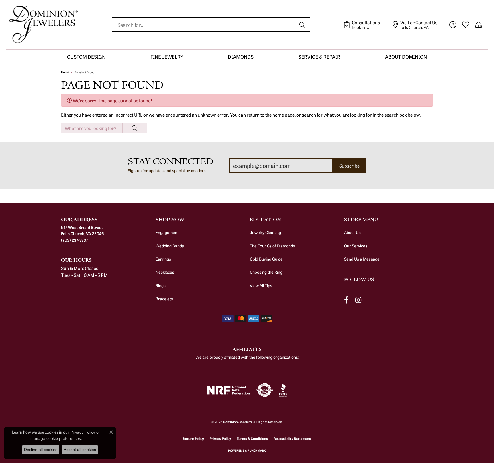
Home (65, 72)
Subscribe (349, 165)
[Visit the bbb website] (283, 390)
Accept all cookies (80, 449)
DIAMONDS (241, 56)
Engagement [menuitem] (167, 232)
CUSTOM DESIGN (86, 56)
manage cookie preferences (55, 438)
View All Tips (261, 285)
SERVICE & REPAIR (319, 56)
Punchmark (257, 450)
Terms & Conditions (252, 438)
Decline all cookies (40, 449)
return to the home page (271, 114)
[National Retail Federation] (228, 390)
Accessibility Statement (292, 438)
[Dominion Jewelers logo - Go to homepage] (43, 24)
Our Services (355, 246)
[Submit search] (303, 24)
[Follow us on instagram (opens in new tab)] (358, 300)
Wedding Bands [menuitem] (170, 246)
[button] (452, 24)
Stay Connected (170, 161)
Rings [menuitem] (161, 285)
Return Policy (193, 438)
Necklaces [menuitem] (165, 272)
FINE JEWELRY (166, 56)
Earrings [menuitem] (163, 259)
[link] (364, 24)
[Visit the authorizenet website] (264, 390)
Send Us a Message (362, 259)
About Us (352, 232)
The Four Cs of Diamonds (272, 246)
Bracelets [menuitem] (164, 299)
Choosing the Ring (266, 272)
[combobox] (204, 24)
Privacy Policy (220, 438)
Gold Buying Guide (266, 259)
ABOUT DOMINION (406, 56)
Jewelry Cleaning (265, 232)
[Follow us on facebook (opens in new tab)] (346, 300)
